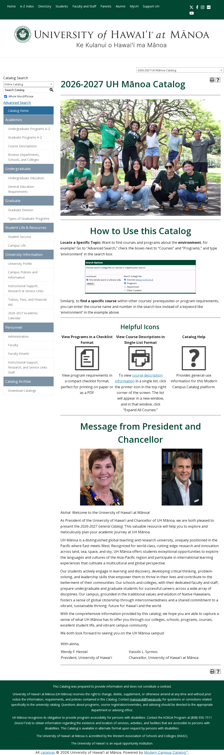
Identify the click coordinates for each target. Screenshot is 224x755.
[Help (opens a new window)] (217, 79)
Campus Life (17, 245)
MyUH (134, 6)
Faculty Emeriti (18, 353)
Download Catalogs (22, 390)
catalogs (48, 752)
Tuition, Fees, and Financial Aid (27, 302)
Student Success (19, 237)
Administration (18, 336)
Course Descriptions (22, 146)
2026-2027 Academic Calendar (23, 315)
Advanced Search (17, 102)
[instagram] (202, 6)
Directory (44, 6)
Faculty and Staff (84, 6)
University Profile (20, 264)
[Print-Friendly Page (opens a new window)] (212, 79)
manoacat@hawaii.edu (145, 699)
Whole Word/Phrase (21, 96)
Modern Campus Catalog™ (166, 752)
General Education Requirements (21, 189)
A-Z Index (27, 6)
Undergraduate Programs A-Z (29, 129)
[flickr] (208, 6)
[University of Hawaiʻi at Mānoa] (112, 36)
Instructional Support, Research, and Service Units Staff (27, 367)
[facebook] (197, 6)
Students (62, 6)
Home (11, 6)
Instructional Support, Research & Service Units (26, 288)
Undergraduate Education (26, 178)
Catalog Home (18, 111)
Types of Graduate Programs (28, 218)
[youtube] (191, 12)
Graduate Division (20, 210)
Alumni (120, 6)
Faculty (13, 345)
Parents (105, 6)
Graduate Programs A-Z (25, 137)
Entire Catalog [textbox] (14, 84)
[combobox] (180, 70)
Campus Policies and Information (22, 274)
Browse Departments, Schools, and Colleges (24, 157)
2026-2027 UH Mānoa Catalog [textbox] (157, 70)
